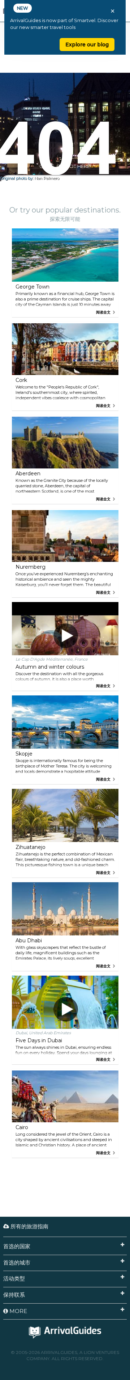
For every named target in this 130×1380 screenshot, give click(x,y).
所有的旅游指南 (28, 1226)
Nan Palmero (46, 178)
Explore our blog (87, 44)
